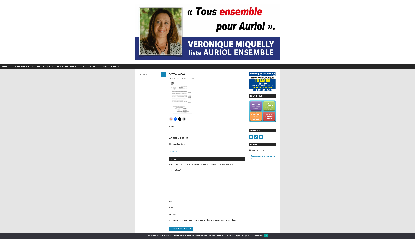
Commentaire (175, 170)
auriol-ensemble (189, 78)
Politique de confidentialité (261, 159)
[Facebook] (251, 137)
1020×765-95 (175, 152)
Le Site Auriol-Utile (88, 66)
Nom (171, 201)
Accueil (5, 66)
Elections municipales (22, 66)
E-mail (171, 208)
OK (266, 236)
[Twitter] (256, 137)
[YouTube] (261, 137)
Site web (172, 214)
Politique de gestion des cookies (263, 156)
